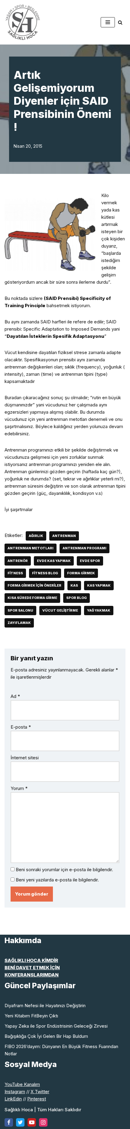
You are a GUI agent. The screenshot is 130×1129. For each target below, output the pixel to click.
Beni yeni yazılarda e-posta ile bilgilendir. (57, 880)
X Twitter (40, 1091)
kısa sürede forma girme (32, 598)
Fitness (15, 573)
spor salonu (20, 610)
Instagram (15, 1091)
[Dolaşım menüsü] (108, 22)
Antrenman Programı (84, 548)
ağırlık (36, 536)
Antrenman (64, 536)
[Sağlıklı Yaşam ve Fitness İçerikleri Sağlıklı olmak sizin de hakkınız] (23, 22)
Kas (74, 585)
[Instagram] (43, 1122)
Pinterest (36, 1099)
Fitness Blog (45, 573)
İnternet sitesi (25, 757)
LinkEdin (13, 1099)
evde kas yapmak (54, 561)
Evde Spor (90, 561)
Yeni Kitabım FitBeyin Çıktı (31, 1016)
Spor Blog (76, 598)
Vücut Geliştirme (60, 610)
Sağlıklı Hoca (19, 1109)
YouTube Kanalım (22, 1084)
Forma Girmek (81, 573)
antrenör (18, 561)
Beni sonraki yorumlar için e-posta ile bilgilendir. (64, 869)
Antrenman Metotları (31, 548)
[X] (20, 1122)
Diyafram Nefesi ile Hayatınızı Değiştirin (45, 1005)
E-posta (21, 727)
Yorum (19, 788)
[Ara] (120, 22)
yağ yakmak (98, 610)
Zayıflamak (19, 623)
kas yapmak (99, 585)
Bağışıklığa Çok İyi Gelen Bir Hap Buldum (46, 1036)
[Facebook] (9, 1122)
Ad (15, 696)
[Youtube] (32, 1122)
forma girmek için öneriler (34, 585)
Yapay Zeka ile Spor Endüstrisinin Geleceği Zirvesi (56, 1026)
